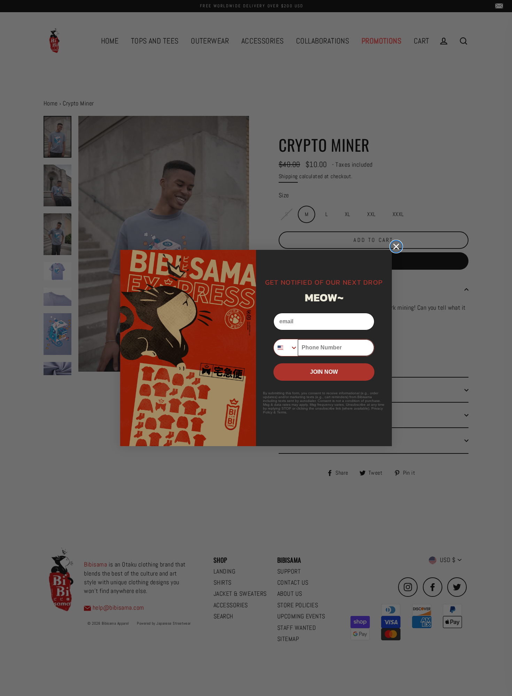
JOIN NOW (324, 372)
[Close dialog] (396, 246)
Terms (281, 412)
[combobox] (286, 347)
